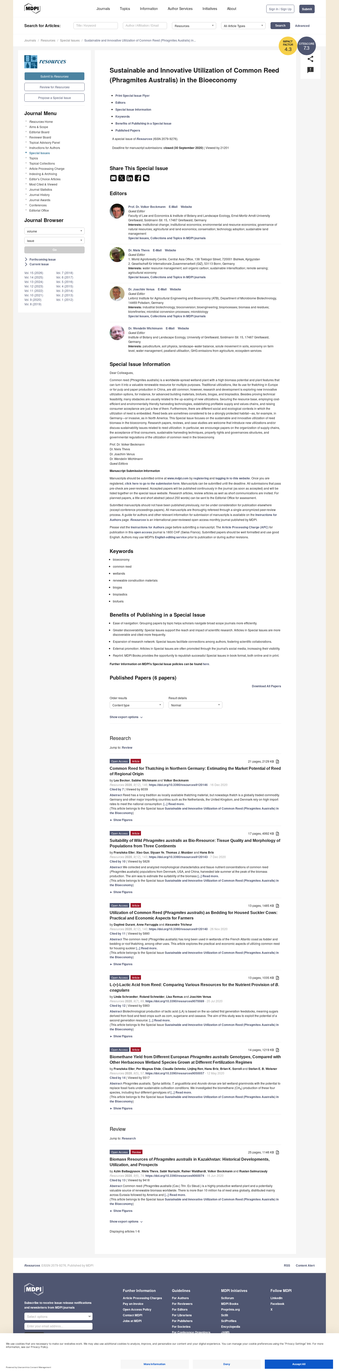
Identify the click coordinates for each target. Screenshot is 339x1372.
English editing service (171, 537)
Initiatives (210, 8)
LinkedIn (276, 1298)
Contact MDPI (132, 1315)
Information (149, 8)
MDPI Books (229, 1303)
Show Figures (121, 820)
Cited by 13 (118, 1180)
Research (129, 1138)
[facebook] (138, 179)
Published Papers (127, 130)
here (206, 664)
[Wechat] (146, 179)
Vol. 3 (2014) (64, 290)
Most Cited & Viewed (43, 184)
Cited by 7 (117, 789)
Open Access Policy (137, 1309)
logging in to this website (232, 478)
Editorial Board (39, 132)
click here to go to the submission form (152, 483)
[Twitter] (122, 179)
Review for (54, 87)
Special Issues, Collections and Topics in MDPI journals (167, 238)
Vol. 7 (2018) (64, 273)
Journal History (39, 194)
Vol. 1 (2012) (64, 299)
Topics (125, 8)
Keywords (122, 116)
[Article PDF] (277, 762)
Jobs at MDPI (132, 1321)
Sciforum (227, 1298)
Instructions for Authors (44, 147)
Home (41, 121)
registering (201, 478)
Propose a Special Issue (54, 97)
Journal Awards (39, 200)
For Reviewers (182, 1303)
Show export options (127, 717)
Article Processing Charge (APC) (245, 527)
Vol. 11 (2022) (33, 290)
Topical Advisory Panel (44, 142)
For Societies (181, 1326)
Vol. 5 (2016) (64, 281)
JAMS (225, 1332)
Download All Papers (266, 686)
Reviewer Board (40, 137)
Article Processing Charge (47, 168)
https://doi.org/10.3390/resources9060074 (174, 1175)
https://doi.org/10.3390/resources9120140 (178, 929)
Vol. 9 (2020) (32, 299)
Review (127, 747)
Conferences (38, 205)
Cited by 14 (118, 1077)
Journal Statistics (40, 189)
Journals (103, 8)
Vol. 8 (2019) (32, 304)
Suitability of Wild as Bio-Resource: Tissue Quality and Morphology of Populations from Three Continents (195, 843)
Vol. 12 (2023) (33, 286)
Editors (120, 102)
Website (186, 206)
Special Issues (70, 40)
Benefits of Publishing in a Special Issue (143, 123)
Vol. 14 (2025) (33, 277)
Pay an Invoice (133, 1303)
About (231, 8)
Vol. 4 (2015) (64, 286)
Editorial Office (39, 210)
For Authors (180, 1298)
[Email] (113, 179)
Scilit (224, 1315)
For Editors (180, 1309)
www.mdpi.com (178, 478)
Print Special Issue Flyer (132, 95)
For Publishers (182, 1321)
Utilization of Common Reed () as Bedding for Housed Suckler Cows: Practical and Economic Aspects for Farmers (193, 915)
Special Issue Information (133, 109)
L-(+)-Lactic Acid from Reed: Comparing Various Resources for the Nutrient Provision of (194, 987)
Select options (37, 1316)
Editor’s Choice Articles (45, 179)
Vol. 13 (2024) (33, 281)
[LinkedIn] (130, 179)
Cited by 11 (118, 933)
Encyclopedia (230, 1326)
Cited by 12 (118, 1005)
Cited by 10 (118, 861)
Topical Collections (42, 163)
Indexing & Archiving (43, 174)
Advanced (302, 25)
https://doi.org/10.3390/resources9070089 (174, 1001)
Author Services (180, 8)
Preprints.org (230, 1309)
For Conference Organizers (191, 1332)
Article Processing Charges (142, 1298)
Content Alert (305, 1265)
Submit (307, 9)
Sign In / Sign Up (280, 9)
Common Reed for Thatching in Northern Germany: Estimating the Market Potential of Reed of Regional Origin (195, 771)
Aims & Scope (38, 127)
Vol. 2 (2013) (64, 295)
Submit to (54, 76)
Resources (48, 40)
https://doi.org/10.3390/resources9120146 (178, 784)
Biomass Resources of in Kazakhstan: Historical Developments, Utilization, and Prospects (190, 1162)
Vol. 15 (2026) (33, 273)
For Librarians (182, 1315)
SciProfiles (229, 1321)
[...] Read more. (174, 804)
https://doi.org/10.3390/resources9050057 (174, 1073)
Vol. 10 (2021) (33, 295)
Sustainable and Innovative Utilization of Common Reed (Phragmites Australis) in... (140, 40)
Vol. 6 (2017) (64, 277)
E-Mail (173, 206)
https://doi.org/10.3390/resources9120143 (178, 857)
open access (143, 532)
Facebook (277, 1303)
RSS (287, 1265)
